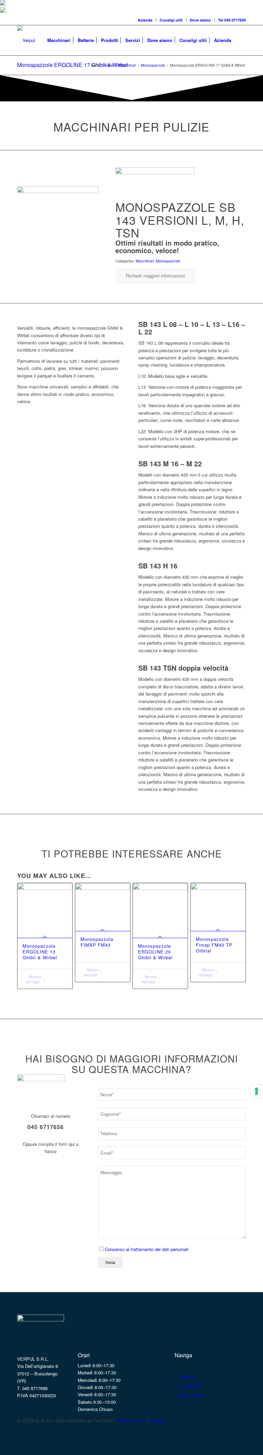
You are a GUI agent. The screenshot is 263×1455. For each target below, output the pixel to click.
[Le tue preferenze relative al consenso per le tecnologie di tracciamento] (256, 1091)
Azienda (145, 20)
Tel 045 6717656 (232, 20)
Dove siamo (200, 20)
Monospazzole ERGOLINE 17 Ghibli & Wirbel (72, 65)
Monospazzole (168, 260)
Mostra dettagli (33, 979)
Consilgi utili (171, 20)
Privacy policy (131, 1420)
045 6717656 (45, 1127)
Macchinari (145, 260)
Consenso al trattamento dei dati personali (146, 1249)
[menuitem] (145, 20)
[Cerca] (240, 40)
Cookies (157, 1420)
